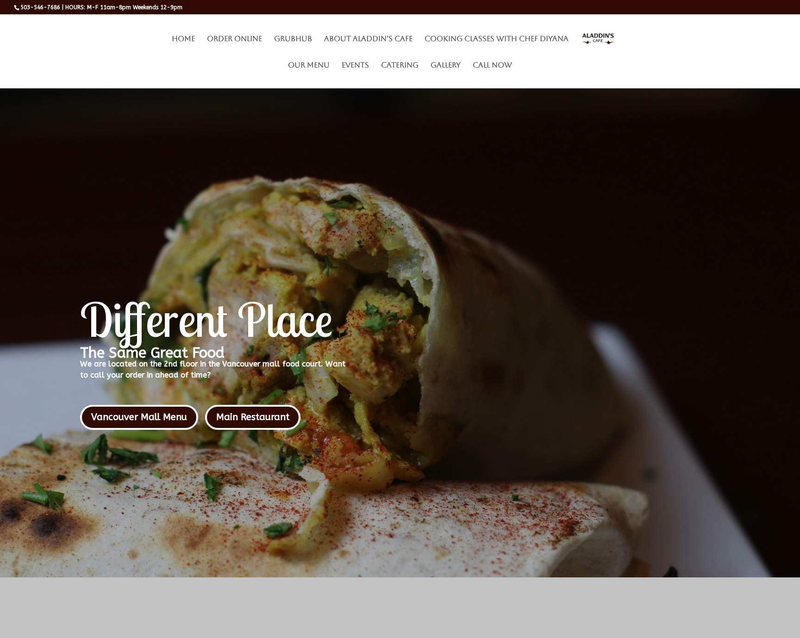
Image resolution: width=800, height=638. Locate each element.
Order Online (234, 39)
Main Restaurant (252, 417)
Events (355, 65)
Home (183, 39)
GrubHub (293, 39)
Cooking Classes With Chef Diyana (497, 39)
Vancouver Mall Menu (139, 417)
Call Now (492, 65)
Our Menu (309, 65)
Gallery (446, 65)
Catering (400, 65)
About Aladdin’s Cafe (368, 39)
